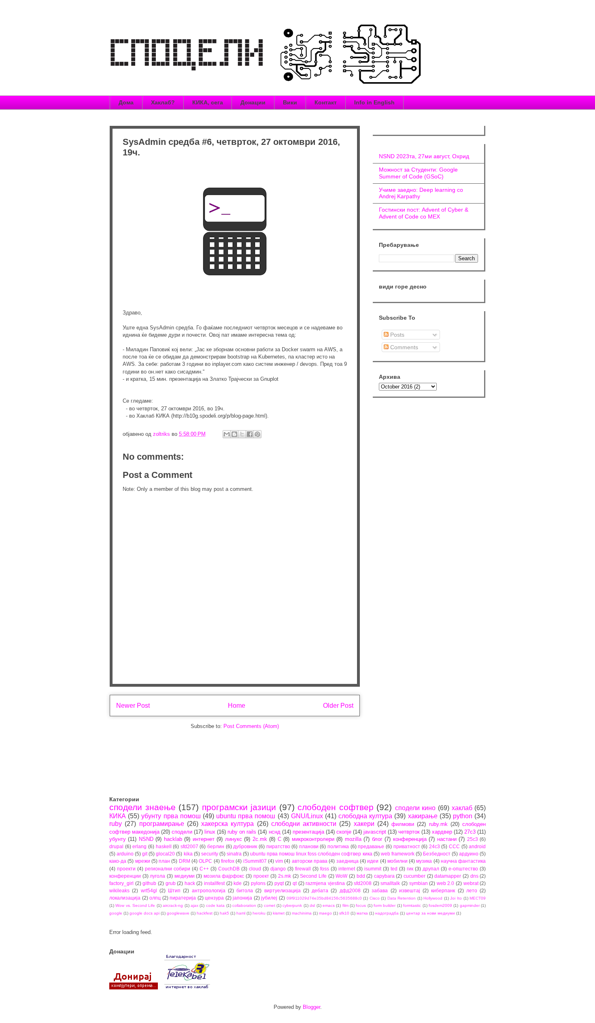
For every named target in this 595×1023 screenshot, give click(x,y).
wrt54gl (149, 890)
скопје (343, 832)
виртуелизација (282, 890)
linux (209, 832)
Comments (403, 347)
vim (279, 861)
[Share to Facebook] (250, 434)
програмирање (161, 823)
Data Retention (401, 898)
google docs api (144, 913)
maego (325, 913)
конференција (410, 839)
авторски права (309, 861)
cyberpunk (292, 905)
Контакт (325, 102)
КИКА (117, 816)
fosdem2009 (440, 905)
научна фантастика (463, 861)
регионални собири (167, 868)
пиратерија (183, 897)
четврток (409, 832)
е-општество (463, 868)
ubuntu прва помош (245, 816)
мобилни (397, 861)
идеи (372, 861)
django (278, 868)
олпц (155, 897)
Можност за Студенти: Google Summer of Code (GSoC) (418, 173)
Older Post (338, 705)
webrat (470, 883)
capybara (384, 876)
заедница (347, 861)
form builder (384, 905)
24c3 (434, 846)
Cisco (375, 898)
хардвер (442, 832)
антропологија (208, 890)
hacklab (173, 839)
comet (269, 905)
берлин (215, 846)
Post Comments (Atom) (251, 726)
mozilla (353, 839)
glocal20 (165, 853)
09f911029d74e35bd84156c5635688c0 (324, 898)
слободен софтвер (336, 807)
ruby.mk (438, 824)
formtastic (412, 905)
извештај (409, 890)
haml (240, 913)
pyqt (279, 883)
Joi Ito (456, 898)
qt (295, 883)
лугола (157, 876)
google (115, 913)
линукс (233, 839)
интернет (204, 839)
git (144, 853)
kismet (279, 913)
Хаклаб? (163, 102)
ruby (115, 823)
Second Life (313, 876)
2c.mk (260, 839)
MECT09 (478, 898)
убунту (117, 839)
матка (362, 913)
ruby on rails (241, 832)
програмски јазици (239, 807)
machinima (302, 913)
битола (244, 890)
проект (261, 876)
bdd (361, 876)
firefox (227, 861)
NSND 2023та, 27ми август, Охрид (424, 156)
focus (361, 905)
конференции (125, 876)
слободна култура (365, 816)
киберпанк (443, 890)
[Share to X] (242, 434)
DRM (184, 861)
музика (424, 861)
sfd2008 (363, 883)
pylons (258, 883)
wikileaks (119, 890)
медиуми (184, 876)
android (477, 846)
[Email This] (227, 434)
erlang (139, 846)
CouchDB (229, 868)
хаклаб (462, 807)
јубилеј (269, 897)
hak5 (224, 913)
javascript (374, 832)
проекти (126, 868)
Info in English (374, 102)
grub (171, 883)
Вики (290, 102)
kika (188, 853)
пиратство (278, 846)
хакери (364, 823)
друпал (431, 868)
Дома (126, 102)
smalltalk (390, 883)
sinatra (234, 853)
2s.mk (284, 876)
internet (346, 868)
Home (236, 705)
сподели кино (415, 807)
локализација (124, 897)
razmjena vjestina (325, 883)
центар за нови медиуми (430, 913)
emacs (329, 905)
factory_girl (121, 883)
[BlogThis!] (234, 434)
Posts (396, 334)
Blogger (311, 1007)
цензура (214, 897)
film (345, 905)
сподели (182, 832)
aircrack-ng (173, 905)
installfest (214, 883)
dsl (312, 905)
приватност (406, 846)
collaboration (244, 905)
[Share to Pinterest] (257, 434)
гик (410, 868)
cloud (255, 868)
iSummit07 (255, 861)
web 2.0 (446, 883)
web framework (397, 853)
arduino (125, 853)
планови (309, 846)
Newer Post (133, 705)
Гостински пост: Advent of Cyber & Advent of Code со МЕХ (423, 213)
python (462, 816)
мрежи (142, 861)
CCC (454, 846)
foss (324, 868)
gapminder (470, 905)
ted (394, 868)
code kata (215, 905)
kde (238, 883)
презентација (308, 832)
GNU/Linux (307, 816)
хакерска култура (227, 823)
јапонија (242, 897)
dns (474, 876)
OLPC (205, 861)
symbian (418, 883)
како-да (117, 861)
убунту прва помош (170, 816)
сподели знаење (142, 807)
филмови (402, 824)
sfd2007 (189, 846)
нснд (274, 832)
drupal (116, 846)
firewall (303, 868)
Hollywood (432, 898)
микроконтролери (313, 839)
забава (380, 890)
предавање (371, 846)
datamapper (447, 876)
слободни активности (303, 823)
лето (471, 890)
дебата (320, 890)
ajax (194, 905)
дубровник (245, 846)
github (149, 883)
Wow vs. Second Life (135, 905)
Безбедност (436, 853)
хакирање (423, 816)
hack (190, 883)
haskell (164, 846)
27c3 (470, 832)
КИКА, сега (207, 102)
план (164, 861)
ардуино (468, 853)
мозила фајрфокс (224, 876)
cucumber (414, 876)
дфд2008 (350, 890)
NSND (146, 839)
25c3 (472, 839)
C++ (204, 868)
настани (447, 839)
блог (377, 839)
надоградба (387, 913)
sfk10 (344, 913)
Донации (253, 102)
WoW (341, 876)
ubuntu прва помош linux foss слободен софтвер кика (311, 853)
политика (338, 846)
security (209, 853)
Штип (174, 890)
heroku (259, 913)
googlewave (178, 913)
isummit (372, 868)
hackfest (204, 913)
